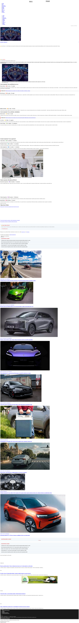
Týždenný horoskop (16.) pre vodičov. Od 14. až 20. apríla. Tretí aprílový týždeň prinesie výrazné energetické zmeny (21, 117)
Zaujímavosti (3, 5)
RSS (2, 609)
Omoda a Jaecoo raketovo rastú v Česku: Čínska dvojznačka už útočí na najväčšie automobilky (14, 243)
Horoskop (3, 12)
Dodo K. (4, 59)
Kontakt (3, 611)
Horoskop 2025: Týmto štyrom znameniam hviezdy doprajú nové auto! (9, 206)
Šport (2, 10)
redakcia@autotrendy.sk (13, 234)
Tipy (7, 371)
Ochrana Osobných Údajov (5, 613)
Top (4, 533)
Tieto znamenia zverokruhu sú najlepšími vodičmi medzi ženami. (8, 221)
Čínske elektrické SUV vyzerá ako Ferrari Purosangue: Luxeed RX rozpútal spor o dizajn (13, 245)
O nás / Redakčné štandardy (6, 610)
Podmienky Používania (5, 612)
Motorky (3, 11)
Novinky (3, 8)
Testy (2, 9)
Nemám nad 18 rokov (3, 622)
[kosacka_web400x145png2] (39, 579)
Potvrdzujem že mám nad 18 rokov (4, 621)
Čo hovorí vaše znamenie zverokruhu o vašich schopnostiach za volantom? (10, 220)
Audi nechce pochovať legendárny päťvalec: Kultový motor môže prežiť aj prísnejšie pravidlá (14, 246)
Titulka (3, 3)
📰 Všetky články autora (4, 228)
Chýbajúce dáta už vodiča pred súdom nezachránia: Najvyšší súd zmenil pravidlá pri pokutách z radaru (15, 240)
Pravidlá (3, 7)
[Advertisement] (25, 53)
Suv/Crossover (4, 6)
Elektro (3, 19)
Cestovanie (4, 22)
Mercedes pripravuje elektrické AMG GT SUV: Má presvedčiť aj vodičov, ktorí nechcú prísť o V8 (15, 547)
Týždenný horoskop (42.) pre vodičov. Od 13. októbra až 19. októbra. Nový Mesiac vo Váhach (18, 90)
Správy (3, 16)
